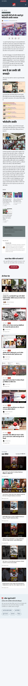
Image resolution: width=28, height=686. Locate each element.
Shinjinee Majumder (8, 411)
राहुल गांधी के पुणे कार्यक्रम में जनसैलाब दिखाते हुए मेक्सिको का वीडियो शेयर (13, 381)
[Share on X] (12, 38)
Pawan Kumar (7, 357)
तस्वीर (18, 173)
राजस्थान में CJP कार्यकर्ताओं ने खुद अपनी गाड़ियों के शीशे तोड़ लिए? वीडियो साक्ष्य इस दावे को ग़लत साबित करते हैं (14, 298)
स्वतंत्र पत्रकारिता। (4, 1)
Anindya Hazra (7, 329)
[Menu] (25, 4)
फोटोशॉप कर (17, 178)
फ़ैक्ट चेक (5, 10)
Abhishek (8, 302)
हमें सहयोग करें (23, 1)
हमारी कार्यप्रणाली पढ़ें (8, 235)
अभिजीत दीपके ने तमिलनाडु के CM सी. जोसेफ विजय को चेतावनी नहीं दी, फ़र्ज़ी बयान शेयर (13, 353)
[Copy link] (18, 38)
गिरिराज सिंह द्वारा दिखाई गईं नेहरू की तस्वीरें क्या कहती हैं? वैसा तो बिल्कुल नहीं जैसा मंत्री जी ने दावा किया (7, 201)
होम (2, 10)
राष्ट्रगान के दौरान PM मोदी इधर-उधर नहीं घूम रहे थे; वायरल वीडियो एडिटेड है (13, 408)
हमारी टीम (12, 614)
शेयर (8, 65)
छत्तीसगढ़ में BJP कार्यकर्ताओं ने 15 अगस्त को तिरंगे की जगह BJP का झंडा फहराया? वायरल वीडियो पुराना (13, 539)
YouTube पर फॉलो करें (21, 454)
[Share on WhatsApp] (15, 38)
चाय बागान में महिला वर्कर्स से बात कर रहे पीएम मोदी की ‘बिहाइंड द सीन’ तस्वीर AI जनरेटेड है (7, 217)
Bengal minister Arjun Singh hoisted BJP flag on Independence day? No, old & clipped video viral (14, 584)
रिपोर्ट (4, 157)
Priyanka (12, 302)
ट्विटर (16, 65)
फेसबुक (10, 55)
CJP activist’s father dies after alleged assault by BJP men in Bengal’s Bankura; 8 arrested (14, 495)
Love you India (6, 62)
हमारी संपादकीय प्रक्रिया (7, 610)
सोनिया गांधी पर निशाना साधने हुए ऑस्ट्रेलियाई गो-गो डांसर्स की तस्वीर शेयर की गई (13, 326)
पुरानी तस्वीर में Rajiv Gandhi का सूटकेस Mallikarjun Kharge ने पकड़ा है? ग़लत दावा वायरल (13, 517)
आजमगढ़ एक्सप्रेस (6, 60)
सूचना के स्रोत (5, 614)
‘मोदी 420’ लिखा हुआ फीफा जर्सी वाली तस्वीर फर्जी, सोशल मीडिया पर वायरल (18, 200)
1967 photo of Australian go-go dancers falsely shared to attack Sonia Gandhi (13, 562)
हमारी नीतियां (17, 610)
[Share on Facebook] (9, 38)
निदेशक (18, 614)
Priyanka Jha (6, 20)
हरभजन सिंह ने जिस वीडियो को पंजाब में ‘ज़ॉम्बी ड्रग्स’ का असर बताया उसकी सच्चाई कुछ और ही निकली (13, 436)
